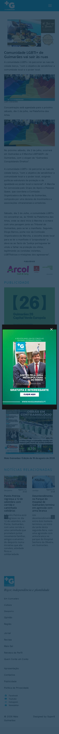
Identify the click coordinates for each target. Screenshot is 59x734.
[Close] (51, 329)
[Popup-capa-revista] (29, 330)
